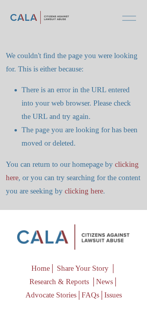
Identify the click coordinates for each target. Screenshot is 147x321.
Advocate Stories (50, 295)
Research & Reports (59, 281)
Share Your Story (83, 268)
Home (40, 268)
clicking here (84, 191)
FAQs (90, 295)
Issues (113, 295)
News (104, 281)
